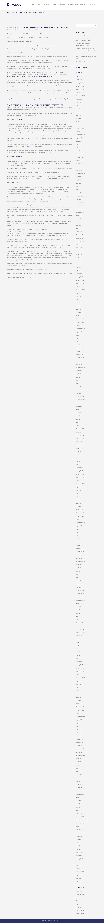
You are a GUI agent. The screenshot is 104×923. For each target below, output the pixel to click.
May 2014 (78, 535)
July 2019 (78, 335)
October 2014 (79, 519)
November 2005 (80, 865)
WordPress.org (80, 913)
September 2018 (80, 367)
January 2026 (79, 83)
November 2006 (80, 826)
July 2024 (78, 141)
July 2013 (78, 568)
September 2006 (80, 833)
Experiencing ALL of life (82, 61)
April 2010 (78, 694)
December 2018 (80, 357)
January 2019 (79, 354)
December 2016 (80, 435)
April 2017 (78, 422)
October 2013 (79, 558)
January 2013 (79, 587)
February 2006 (80, 855)
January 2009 (79, 742)
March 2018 (79, 387)
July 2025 (78, 102)
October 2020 (79, 286)
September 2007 (80, 794)
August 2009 (79, 720)
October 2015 (79, 480)
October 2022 (79, 209)
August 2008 (79, 758)
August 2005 (79, 875)
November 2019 (80, 322)
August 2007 (79, 797)
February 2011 (80, 661)
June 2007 (78, 804)
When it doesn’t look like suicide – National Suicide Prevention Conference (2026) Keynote (85, 38)
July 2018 (78, 374)
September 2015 (80, 484)
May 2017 (78, 419)
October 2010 (79, 674)
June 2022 (78, 222)
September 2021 (80, 251)
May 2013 (78, 574)
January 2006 (79, 859)
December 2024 (80, 125)
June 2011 (78, 648)
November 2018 (80, 361)
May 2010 (78, 690)
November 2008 (80, 749)
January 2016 (79, 471)
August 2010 (79, 681)
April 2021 (78, 267)
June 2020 (78, 299)
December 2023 (80, 163)
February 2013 (80, 584)
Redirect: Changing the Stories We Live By (41, 76)
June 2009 (78, 726)
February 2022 (80, 235)
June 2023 (78, 183)
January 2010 (79, 703)
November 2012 (80, 593)
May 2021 (78, 264)
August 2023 (79, 176)
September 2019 (80, 328)
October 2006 (79, 829)
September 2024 (80, 134)
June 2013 (78, 571)
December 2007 (80, 784)
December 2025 (80, 86)
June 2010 (78, 687)
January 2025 (79, 121)
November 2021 (80, 244)
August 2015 (79, 487)
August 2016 (79, 448)
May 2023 (78, 186)
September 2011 (80, 639)
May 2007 (78, 807)
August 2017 (79, 409)
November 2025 (80, 89)
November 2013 (80, 555)
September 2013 (80, 561)
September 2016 (80, 445)
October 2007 (79, 791)
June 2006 (78, 842)
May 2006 (78, 846)
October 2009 (79, 713)
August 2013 (79, 564)
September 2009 (80, 716)
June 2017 (78, 416)
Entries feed (79, 907)
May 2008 (78, 768)
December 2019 (80, 319)
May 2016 (78, 458)
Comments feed (80, 910)
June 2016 (78, 454)
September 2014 (80, 522)
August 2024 (79, 138)
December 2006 (80, 823)
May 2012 (78, 613)
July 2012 (78, 606)
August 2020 (79, 293)
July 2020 (78, 296)
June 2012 (78, 610)
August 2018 (79, 370)
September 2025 (80, 96)
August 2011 (79, 642)
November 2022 (80, 206)
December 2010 (80, 668)
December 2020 (80, 280)
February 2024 (80, 157)
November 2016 (80, 438)
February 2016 (80, 467)
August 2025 (79, 99)
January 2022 (79, 238)
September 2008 (80, 755)
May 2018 (78, 380)
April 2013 (78, 577)
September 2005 (80, 871)
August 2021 (79, 254)
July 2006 (78, 839)
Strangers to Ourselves (16, 119)
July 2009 (78, 723)
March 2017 (79, 425)
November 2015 (80, 477)
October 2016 (79, 442)
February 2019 (80, 351)
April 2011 (78, 655)
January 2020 (79, 315)
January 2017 (79, 432)
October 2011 (79, 635)
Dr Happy (30, 30)
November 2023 (80, 167)
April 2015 (78, 500)
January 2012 (79, 626)
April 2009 (78, 732)
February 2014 (80, 545)
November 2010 (80, 671)
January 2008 (79, 781)
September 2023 (80, 173)
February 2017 (80, 429)
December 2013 (80, 551)
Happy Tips (79, 891)
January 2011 (79, 665)
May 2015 (78, 496)
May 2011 (78, 652)
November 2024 (80, 128)
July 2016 (78, 451)
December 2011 (80, 629)
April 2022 (78, 228)
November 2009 (80, 710)
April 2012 (78, 616)
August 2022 (79, 215)
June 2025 (78, 105)
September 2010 (80, 678)
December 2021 (80, 241)
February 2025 (80, 118)
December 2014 (80, 513)
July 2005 (78, 878)
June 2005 (78, 881)
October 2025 (79, 92)
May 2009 (78, 729)
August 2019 (79, 332)
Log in (77, 904)
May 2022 (78, 225)
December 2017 (80, 396)
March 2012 (79, 619)
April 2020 (78, 306)
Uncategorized (22, 30)
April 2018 (78, 383)
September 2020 (80, 290)
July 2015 (78, 490)
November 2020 (80, 283)
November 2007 (80, 787)
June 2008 (78, 765)
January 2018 (79, 393)
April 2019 (78, 345)
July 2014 (78, 529)
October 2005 (79, 868)
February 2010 (80, 700)
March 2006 (79, 852)
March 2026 (79, 79)
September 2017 (80, 406)
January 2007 (79, 820)
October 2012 (79, 597)
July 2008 (78, 762)
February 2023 (80, 196)
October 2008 (79, 752)
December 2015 (80, 474)
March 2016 (79, 464)
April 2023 (78, 189)
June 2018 (78, 377)
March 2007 (79, 813)
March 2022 (79, 231)
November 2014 (80, 516)
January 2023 (79, 199)
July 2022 (78, 218)
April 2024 (78, 151)
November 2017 (80, 399)
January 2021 (79, 277)
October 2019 (79, 325)
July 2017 (78, 412)
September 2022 (80, 212)
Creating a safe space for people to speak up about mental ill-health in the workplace (86, 51)
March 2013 (79, 581)
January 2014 (79, 548)
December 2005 (80, 862)
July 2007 (78, 800)
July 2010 (78, 684)
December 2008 (80, 745)
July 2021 (78, 257)
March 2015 (79, 503)
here (46, 269)
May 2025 (78, 109)
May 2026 (78, 76)
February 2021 (80, 273)
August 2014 (79, 526)
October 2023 (79, 170)
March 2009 (79, 736)
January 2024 (79, 160)
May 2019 (78, 341)
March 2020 (79, 309)
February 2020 (80, 312)
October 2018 (79, 364)
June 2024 (78, 144)
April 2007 (78, 810)
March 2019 (79, 348)
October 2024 (79, 131)
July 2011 (78, 645)
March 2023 (79, 193)
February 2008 (80, 778)
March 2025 (79, 115)
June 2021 (78, 260)
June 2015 (78, 493)
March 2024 (79, 154)
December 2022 (80, 202)
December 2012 (80, 590)
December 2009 (80, 707)
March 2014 (79, 542)
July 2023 (78, 180)
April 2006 (78, 849)
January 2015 (79, 509)
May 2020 (78, 302)
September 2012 (80, 600)
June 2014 (78, 532)
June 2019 (78, 338)
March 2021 (79, 270)
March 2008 (79, 774)
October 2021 (79, 248)
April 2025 (78, 112)
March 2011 (79, 658)
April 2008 (78, 771)
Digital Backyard (58, 920)
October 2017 (79, 403)
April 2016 (78, 461)
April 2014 (78, 538)
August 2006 (79, 836)
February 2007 (80, 817)
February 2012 (80, 623)
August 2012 (79, 603)
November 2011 (80, 632)
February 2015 (80, 506)
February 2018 (80, 390)
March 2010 (79, 697)
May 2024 (78, 147)
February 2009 (80, 739)
